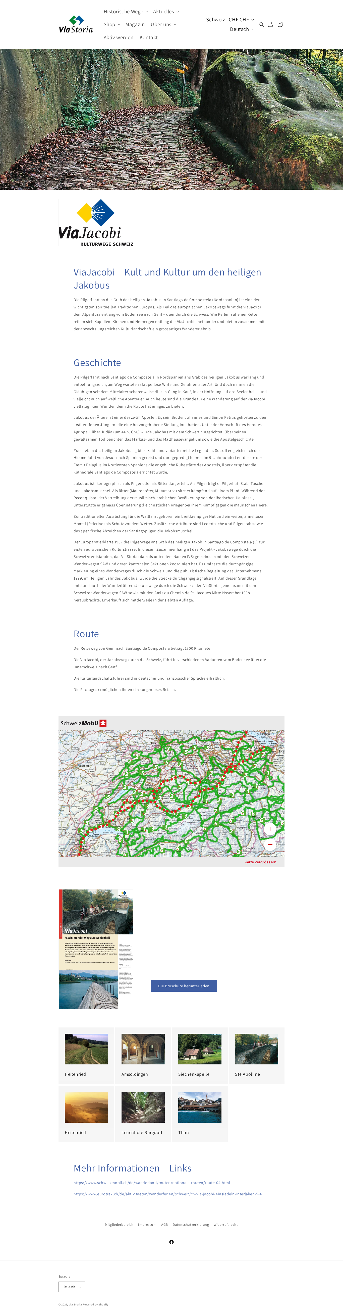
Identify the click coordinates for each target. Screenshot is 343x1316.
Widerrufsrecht (226, 1224)
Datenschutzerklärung (191, 1224)
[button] (125, 11)
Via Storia (75, 1304)
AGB (164, 1224)
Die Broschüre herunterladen (183, 985)
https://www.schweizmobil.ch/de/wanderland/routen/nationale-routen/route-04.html (152, 1182)
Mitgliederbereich (119, 1224)
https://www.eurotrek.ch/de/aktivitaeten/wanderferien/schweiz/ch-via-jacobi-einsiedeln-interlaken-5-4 (168, 1194)
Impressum (147, 1224)
